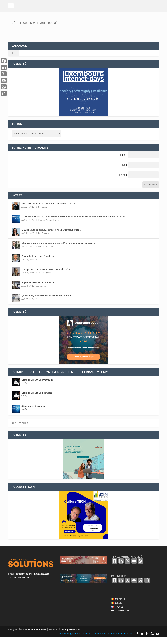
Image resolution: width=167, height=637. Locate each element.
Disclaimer (99, 633)
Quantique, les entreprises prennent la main (46, 295)
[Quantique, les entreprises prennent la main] (16, 298)
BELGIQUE (120, 599)
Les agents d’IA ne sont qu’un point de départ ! (47, 269)
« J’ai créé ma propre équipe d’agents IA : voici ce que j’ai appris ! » (58, 242)
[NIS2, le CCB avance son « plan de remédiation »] (16, 206)
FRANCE (118, 606)
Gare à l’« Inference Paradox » (38, 256)
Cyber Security (42, 206)
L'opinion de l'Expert (45, 246)
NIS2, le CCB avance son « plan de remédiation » (48, 203)
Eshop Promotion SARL (34, 629)
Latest (56, 220)
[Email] (4, 80)
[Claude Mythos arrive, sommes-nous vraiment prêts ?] (16, 232)
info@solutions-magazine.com (32, 573)
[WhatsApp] (4, 87)
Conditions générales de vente (74, 633)
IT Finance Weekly (44, 220)
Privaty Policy (115, 633)
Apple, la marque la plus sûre (37, 282)
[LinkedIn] (4, 67)
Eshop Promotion (71, 629)
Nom (125, 164)
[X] (4, 74)
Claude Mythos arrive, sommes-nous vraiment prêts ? (51, 229)
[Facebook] (4, 61)
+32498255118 (21, 577)
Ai (37, 259)
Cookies (128, 633)
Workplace (41, 285)
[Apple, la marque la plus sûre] (16, 285)
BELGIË (118, 602)
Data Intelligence (43, 272)
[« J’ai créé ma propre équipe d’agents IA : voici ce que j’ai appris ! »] (16, 245)
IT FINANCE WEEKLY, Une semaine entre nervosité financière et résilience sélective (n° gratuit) (73, 216)
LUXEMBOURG (122, 610)
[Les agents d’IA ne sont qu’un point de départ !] (16, 271)
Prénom (123, 174)
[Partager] (4, 93)
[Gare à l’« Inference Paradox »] (16, 258)
